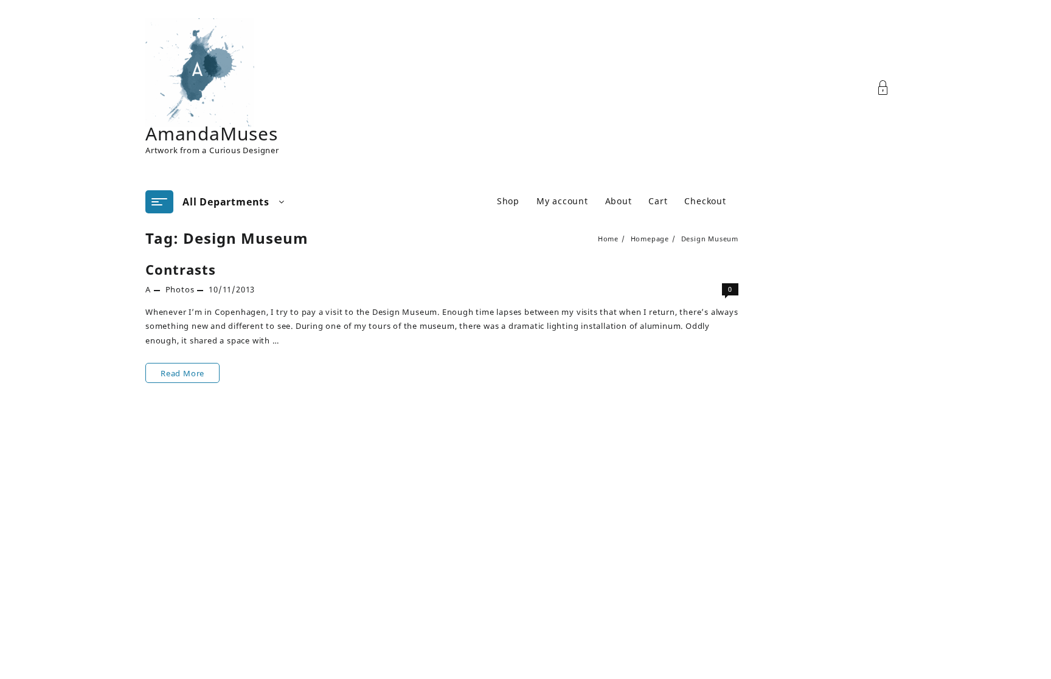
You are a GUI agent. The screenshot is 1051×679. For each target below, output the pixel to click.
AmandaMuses (211, 133)
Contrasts (180, 269)
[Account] (889, 88)
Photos (180, 289)
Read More (182, 373)
